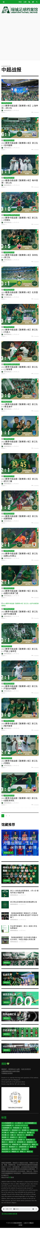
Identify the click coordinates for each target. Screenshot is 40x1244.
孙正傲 (5, 1135)
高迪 (30, 1151)
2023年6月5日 (15, 803)
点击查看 (7, 880)
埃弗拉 (13, 1132)
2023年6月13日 (15, 765)
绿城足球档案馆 (17, 1223)
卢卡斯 (5, 1132)
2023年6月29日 (15, 728)
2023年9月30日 (15, 222)
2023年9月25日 (15, 259)
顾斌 (23, 1151)
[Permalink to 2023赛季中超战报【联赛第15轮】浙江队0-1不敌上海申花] (20, 633)
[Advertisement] (20, 37)
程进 (5, 1142)
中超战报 (17, 1128)
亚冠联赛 (6, 1130)
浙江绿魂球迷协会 (9, 1140)
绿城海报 (6, 1144)
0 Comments (36, 112)
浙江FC (22, 1137)
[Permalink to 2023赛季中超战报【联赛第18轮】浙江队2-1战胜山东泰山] (20, 538)
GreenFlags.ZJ (21, 1125)
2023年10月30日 (16, 147)
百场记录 (30, 1140)
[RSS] (29, 2)
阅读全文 (3, 112)
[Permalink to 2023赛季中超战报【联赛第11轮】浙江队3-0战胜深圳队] (20, 783)
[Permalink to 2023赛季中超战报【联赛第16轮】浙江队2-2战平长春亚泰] (20, 604)
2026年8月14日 (22, 904)
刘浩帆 (25, 1130)
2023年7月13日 (15, 616)
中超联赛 (4, 103)
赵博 (33, 1147)
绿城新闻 (31, 1142)
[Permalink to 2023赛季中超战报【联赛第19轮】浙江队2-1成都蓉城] (20, 501)
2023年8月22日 (15, 371)
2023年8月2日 (15, 521)
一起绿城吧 (7, 1128)
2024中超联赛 (8, 1123)
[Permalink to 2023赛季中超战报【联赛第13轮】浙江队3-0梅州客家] (20, 708)
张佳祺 (29, 1135)
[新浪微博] (33, 2)
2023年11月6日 (15, 110)
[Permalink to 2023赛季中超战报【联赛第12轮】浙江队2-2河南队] (20, 745)
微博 (9, 1177)
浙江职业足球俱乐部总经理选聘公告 (23, 902)
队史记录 (6, 1151)
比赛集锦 (11, 215)
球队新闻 (9, 103)
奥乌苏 (22, 1132)
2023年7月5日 (15, 691)
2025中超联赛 (30, 1123)
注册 (24, 2)
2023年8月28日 (15, 334)
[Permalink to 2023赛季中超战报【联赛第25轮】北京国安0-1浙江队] (20, 277)
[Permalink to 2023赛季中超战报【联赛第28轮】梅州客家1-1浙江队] (20, 165)
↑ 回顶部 (20, 1225)
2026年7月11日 (22, 930)
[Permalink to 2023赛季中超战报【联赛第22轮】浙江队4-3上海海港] (20, 351)
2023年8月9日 (15, 446)
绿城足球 (16, 1144)
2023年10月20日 (16, 185)
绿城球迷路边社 (8, 110)
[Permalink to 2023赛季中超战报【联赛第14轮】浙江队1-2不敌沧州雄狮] (20, 671)
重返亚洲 (16, 1149)
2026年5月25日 (22, 941)
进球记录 (6, 1149)
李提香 (5, 1137)
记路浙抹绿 (24, 1147)
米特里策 (21, 1142)
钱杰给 (25, 1149)
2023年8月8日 (15, 483)
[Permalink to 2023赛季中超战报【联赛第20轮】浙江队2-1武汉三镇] (20, 463)
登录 (20, 2)
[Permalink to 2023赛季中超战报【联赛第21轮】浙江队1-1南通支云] (20, 426)
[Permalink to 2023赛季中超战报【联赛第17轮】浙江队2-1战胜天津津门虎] (20, 575)
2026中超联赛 (8, 1125)
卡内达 (34, 1130)
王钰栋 (21, 1140)
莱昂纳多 (13, 1147)
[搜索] (3, 2)
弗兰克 (21, 1135)
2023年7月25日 (15, 558)
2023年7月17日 (15, 595)
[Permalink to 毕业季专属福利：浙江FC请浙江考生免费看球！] (5, 929)
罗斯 (5, 1147)
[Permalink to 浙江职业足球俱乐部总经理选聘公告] (5, 904)
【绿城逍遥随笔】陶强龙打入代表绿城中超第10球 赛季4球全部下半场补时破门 (24, 915)
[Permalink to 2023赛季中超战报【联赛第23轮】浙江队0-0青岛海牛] (20, 389)
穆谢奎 (12, 1142)
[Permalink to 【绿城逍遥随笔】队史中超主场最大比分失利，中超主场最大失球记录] (5, 940)
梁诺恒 (13, 1137)
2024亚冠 (19, 1123)
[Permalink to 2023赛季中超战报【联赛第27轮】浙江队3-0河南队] (20, 202)
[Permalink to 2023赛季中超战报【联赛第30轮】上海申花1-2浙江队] (20, 90)
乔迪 (26, 1128)
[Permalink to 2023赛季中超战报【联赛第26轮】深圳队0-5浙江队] (20, 239)
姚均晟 (30, 1132)
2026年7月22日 (22, 919)
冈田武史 (16, 1130)
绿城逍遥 (26, 1144)
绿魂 (35, 1144)
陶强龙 (15, 1151)
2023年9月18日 (15, 297)
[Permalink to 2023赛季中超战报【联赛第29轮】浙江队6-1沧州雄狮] (20, 127)
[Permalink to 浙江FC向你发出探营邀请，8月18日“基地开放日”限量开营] (5, 893)
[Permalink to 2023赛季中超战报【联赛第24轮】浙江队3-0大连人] (20, 314)
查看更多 (7, 962)
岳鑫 (13, 1135)
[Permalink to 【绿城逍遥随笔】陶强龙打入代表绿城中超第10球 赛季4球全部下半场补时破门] (5, 916)
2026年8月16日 (22, 895)
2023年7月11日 (15, 653)
